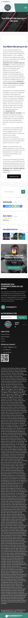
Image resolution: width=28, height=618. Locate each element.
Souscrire (22, 317)
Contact (3, 341)
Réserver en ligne (5, 336)
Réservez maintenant (14, 267)
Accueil (14, 24)
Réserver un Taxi (14, 176)
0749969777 (7, 349)
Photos (3, 339)
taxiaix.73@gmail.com (9, 347)
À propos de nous (5, 334)
